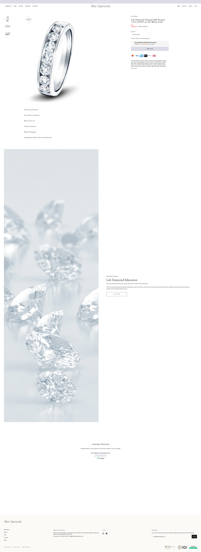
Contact (6, 537)
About (5, 532)
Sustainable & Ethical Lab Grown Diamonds (38, 138)
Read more (134, 68)
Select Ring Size (136, 34)
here (145, 44)
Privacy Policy (16, 547)
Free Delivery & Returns (31, 115)
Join (194, 536)
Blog (5, 540)
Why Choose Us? (29, 121)
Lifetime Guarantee (30, 126)
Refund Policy (7, 547)
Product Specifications (31, 110)
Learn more (116, 294)
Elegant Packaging (30, 132)
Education (6, 529)
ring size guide (144, 38)
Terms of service (26, 547)
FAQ (5, 535)
